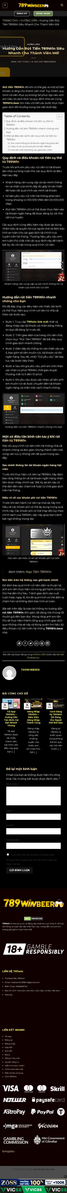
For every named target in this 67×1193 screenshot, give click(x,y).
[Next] (64, 727)
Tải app (8, 1036)
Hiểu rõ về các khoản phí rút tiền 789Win (31, 146)
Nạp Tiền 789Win (38, 572)
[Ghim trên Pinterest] (42, 643)
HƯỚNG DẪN (29, 20)
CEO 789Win (11, 1076)
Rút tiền (8, 1051)
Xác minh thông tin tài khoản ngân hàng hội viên (35, 143)
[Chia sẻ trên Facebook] (25, 643)
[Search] (61, 5)
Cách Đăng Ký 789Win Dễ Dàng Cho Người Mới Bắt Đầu (56, 717)
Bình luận (12, 784)
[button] (5, 5)
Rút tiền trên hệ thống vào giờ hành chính (31, 150)
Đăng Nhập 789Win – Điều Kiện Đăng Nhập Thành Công (33, 717)
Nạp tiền (9, 1047)
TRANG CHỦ (10, 20)
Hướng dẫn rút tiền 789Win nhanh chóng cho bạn (32, 130)
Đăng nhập (10, 1044)
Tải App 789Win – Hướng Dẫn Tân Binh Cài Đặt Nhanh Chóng (11, 718)
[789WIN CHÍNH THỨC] (33, 5)
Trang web (12, 839)
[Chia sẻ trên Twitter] (30, 643)
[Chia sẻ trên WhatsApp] (19, 643)
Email (10, 825)
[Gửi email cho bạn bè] (36, 643)
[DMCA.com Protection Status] (33, 918)
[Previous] (3, 727)
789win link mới (37, 321)
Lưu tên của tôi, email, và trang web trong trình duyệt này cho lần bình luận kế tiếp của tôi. (31, 859)
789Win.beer (10, 103)
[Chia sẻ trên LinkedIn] (47, 643)
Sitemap (8, 994)
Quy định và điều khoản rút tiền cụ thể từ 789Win (29, 123)
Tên (9, 810)
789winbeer (49, 62)
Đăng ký (9, 1040)
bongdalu (8, 1151)
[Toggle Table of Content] (57, 116)
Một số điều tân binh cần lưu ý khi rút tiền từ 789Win (31, 138)
